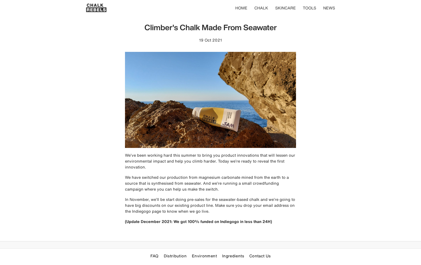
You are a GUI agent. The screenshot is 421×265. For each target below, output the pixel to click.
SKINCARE (285, 8)
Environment (204, 256)
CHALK (261, 8)
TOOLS (309, 8)
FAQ (154, 256)
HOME (241, 8)
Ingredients (233, 256)
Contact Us (260, 256)
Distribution (175, 256)
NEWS (329, 8)
